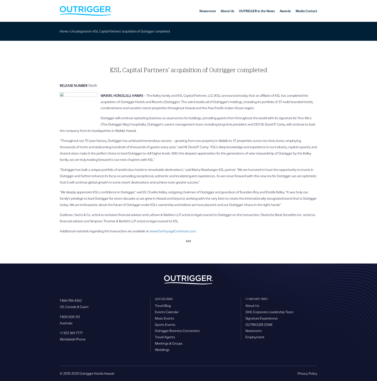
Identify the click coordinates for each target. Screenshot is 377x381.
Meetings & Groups (169, 343)
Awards (285, 11)
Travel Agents (165, 337)
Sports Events (165, 324)
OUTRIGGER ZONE (259, 324)
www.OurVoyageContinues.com (173, 231)
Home (64, 31)
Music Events (164, 318)
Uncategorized (80, 31)
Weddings (162, 349)
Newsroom (207, 11)
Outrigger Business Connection (177, 330)
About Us (227, 11)
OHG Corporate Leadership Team (269, 312)
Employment (254, 337)
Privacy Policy (307, 373)
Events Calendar (167, 312)
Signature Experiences (261, 318)
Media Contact (306, 11)
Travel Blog (163, 305)
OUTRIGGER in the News (257, 11)
